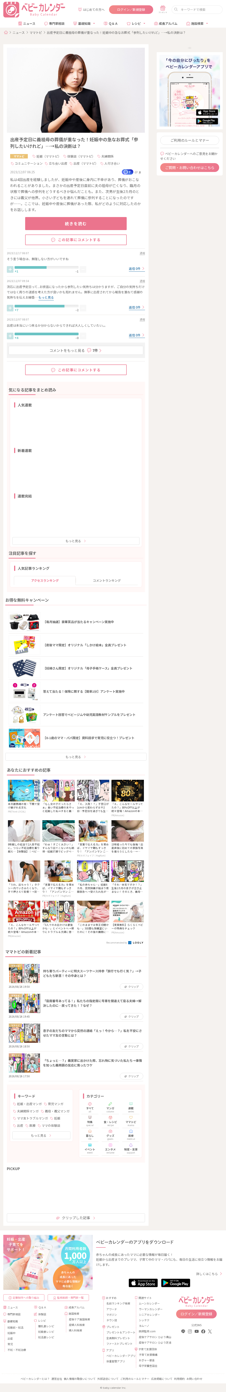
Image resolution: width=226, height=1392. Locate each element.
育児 (10, 1344)
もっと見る (73, 541)
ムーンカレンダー (149, 1303)
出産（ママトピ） (85, 163)
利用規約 (179, 1379)
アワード (111, 1309)
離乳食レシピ (46, 1326)
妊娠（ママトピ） (48, 156)
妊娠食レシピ (46, 1331)
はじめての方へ (94, 9)
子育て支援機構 (148, 1354)
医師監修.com (147, 1331)
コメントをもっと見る (73, 350)
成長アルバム (168, 23)
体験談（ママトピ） (81, 156)
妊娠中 (11, 1333)
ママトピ (36, 32)
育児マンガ (55, 1104)
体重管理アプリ (115, 1361)
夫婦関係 (107, 156)
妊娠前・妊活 (15, 1327)
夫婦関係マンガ (28, 1111)
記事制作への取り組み (26, 1297)
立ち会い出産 (58, 163)
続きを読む (76, 223)
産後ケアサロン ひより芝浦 (151, 1342)
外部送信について (108, 1379)
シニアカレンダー (149, 1314)
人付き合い (112, 163)
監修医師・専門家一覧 (70, 1297)
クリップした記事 (76, 1217)
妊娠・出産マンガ (29, 1104)
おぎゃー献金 (147, 1360)
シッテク (144, 1320)
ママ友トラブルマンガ (32, 1118)
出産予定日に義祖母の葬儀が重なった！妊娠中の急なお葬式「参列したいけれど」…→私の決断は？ (116, 32)
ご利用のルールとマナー (189, 140)
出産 (20, 1125)
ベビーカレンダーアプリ (118, 1356)
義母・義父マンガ (57, 1111)
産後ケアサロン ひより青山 (151, 1337)
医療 (32, 1125)
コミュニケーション (29, 163)
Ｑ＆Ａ (113, 23)
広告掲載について (161, 1379)
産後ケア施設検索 (79, 1319)
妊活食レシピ (46, 1337)
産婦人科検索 (77, 1325)
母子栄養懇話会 (148, 1365)
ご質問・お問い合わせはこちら (190, 167)
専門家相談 (56, 23)
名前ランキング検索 (118, 1303)
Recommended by (117, 942)
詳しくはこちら (207, 1274)
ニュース (29, 23)
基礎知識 (84, 23)
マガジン (111, 1314)
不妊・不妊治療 (17, 1350)
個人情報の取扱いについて (80, 1379)
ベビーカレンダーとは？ (35, 1379)
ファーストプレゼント (118, 1343)
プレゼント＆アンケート (118, 1332)
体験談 (42, 1314)
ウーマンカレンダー (151, 1309)
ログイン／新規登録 (131, 9)
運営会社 (56, 1379)
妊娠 (57, 1118)
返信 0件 (135, 268)
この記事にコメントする (79, 239)
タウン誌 (111, 1320)
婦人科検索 (75, 1330)
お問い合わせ (194, 1379)
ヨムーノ (144, 1325)
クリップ (133, 986)
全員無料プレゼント (118, 1338)
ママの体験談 (51, 1125)
